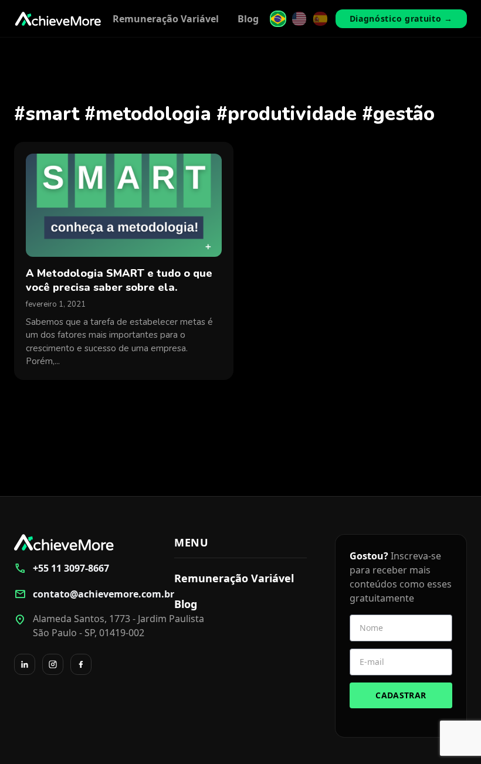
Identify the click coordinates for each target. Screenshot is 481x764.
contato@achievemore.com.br (80, 594)
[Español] (320, 19)
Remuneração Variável (166, 18)
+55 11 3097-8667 (61, 568)
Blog (248, 18)
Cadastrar (400, 695)
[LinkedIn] (24, 664)
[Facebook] (81, 664)
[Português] (278, 19)
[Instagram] (52, 664)
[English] (299, 19)
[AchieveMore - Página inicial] (58, 19)
